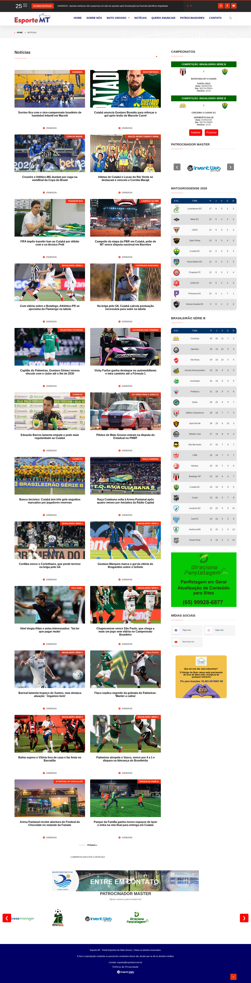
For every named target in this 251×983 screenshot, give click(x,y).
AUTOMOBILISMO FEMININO (146, 330)
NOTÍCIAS (140, 17)
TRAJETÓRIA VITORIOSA (71, 330)
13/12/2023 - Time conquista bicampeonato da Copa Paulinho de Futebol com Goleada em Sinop (102, 6)
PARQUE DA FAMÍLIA (149, 781)
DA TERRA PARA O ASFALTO (145, 394)
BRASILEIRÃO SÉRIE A (72, 265)
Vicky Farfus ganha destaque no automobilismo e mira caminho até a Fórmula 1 (125, 372)
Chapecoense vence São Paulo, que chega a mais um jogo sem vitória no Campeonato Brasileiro (125, 631)
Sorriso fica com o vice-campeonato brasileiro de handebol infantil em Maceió (49, 114)
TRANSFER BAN (75, 201)
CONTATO (215, 17)
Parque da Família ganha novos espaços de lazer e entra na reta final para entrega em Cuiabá (125, 823)
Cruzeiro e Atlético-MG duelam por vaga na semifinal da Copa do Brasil (49, 179)
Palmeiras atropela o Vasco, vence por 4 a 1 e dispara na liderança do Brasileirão (125, 759)
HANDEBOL (77, 72)
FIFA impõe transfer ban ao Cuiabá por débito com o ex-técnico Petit (49, 243)
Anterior (195, 132)
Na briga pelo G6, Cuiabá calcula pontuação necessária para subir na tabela (125, 308)
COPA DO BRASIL (75, 136)
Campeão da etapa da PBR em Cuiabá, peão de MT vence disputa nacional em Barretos (125, 243)
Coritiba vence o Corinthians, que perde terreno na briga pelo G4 (50, 565)
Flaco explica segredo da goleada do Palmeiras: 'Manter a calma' (125, 694)
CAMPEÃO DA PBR (150, 201)
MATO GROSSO (116, 17)
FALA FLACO (153, 652)
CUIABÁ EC (77, 394)
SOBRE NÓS (94, 17)
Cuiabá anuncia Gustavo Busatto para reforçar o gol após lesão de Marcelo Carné (125, 114)
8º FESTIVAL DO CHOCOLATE (69, 781)
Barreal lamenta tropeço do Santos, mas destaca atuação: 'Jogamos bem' (49, 694)
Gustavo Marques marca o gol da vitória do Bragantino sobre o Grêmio (125, 565)
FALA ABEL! (77, 588)
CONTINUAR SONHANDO (147, 265)
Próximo (211, 132)
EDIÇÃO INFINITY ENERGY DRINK (143, 136)
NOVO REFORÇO (151, 72)
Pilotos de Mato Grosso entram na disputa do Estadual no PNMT (125, 436)
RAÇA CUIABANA (151, 459)
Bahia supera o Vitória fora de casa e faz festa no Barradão (49, 759)
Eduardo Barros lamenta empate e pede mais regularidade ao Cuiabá (50, 436)
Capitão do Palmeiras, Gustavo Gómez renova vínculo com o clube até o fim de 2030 (50, 372)
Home (20, 32)
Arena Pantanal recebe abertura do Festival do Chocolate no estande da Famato (50, 823)
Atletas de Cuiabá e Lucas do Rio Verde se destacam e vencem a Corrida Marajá (125, 179)
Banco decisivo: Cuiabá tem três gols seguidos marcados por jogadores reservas (49, 501)
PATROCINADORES (192, 17)
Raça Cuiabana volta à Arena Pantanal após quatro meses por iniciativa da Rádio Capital (125, 501)
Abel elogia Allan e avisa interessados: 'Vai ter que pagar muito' (49, 630)
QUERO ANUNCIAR (163, 17)
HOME (78, 17)
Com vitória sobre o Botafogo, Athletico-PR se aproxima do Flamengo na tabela (50, 308)
